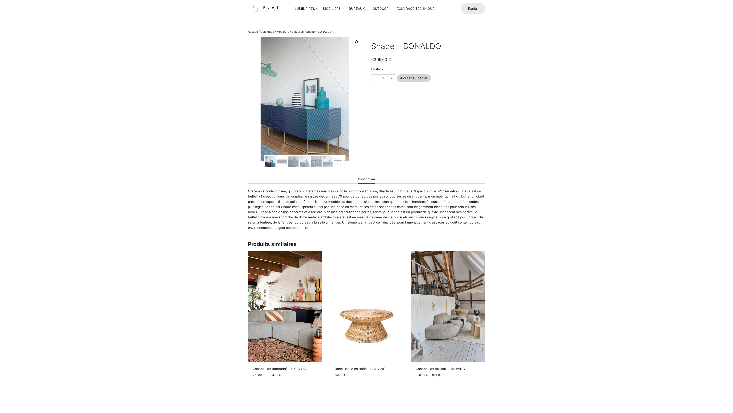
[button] (356, 42)
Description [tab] (366, 179)
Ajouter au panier (414, 78)
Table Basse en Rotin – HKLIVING (360, 369)
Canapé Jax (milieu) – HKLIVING (440, 369)
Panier (473, 9)
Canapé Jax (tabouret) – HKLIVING (279, 369)
